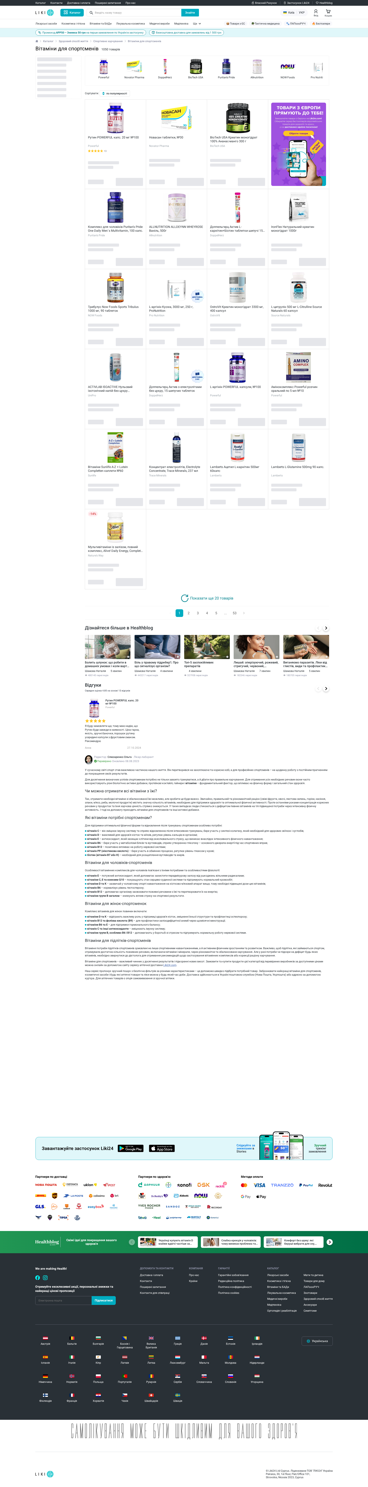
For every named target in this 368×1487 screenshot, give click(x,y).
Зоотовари (310, 1292)
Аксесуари (310, 1304)
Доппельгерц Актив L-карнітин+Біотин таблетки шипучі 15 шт (236, 229)
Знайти (190, 12)
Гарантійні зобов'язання (233, 1275)
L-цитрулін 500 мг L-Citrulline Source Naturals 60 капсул (296, 308)
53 (235, 613)
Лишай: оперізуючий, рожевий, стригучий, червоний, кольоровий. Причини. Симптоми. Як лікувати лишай (256, 664)
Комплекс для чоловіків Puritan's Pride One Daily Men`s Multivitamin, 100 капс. (115, 228)
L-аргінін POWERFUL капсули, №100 (235, 387)
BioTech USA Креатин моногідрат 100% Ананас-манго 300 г (233, 139)
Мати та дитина (313, 1275)
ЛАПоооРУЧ (311, 1286)
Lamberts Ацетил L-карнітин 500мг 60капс (234, 469)
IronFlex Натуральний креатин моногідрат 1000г (292, 228)
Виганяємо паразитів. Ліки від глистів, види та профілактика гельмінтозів (305, 664)
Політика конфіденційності (235, 1286)
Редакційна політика (231, 1281)
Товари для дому (314, 1281)
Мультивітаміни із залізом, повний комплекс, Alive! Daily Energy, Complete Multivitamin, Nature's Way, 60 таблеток (115, 549)
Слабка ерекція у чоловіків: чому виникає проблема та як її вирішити (239, 1242)
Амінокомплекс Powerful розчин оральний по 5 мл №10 (294, 389)
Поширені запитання (153, 1286)
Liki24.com (169, 965)
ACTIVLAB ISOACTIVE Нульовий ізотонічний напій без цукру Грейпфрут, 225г (110, 389)
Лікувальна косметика (281, 1292)
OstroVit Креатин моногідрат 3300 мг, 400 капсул (237, 308)
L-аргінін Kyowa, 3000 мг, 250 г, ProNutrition (171, 308)
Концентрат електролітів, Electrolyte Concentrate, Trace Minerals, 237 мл (174, 469)
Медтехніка (274, 1304)
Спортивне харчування (108, 41)
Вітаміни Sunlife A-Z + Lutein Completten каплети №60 (108, 469)
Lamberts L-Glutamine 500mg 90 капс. (297, 467)
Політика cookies (228, 1292)
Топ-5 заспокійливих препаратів (199, 664)
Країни (193, 1281)
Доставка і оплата (151, 1275)
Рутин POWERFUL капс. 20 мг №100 (113, 137)
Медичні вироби (277, 1298)
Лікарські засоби (278, 1275)
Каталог (48, 41)
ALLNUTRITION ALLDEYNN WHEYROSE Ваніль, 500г (176, 228)
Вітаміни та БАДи (278, 1286)
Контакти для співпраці (154, 1292)
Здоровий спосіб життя (73, 41)
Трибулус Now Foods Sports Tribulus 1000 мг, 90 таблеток (113, 308)
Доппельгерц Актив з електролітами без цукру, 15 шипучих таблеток (175, 389)
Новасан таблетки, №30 (166, 137)
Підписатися (104, 1300)
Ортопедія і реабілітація (282, 1310)
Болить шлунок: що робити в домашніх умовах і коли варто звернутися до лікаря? (107, 664)
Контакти (146, 1281)
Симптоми (310, 1310)
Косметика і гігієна (279, 1281)
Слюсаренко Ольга (120, 756)
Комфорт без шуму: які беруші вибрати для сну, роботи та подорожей (299, 1242)
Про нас (194, 1275)
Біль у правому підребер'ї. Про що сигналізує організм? (156, 664)
